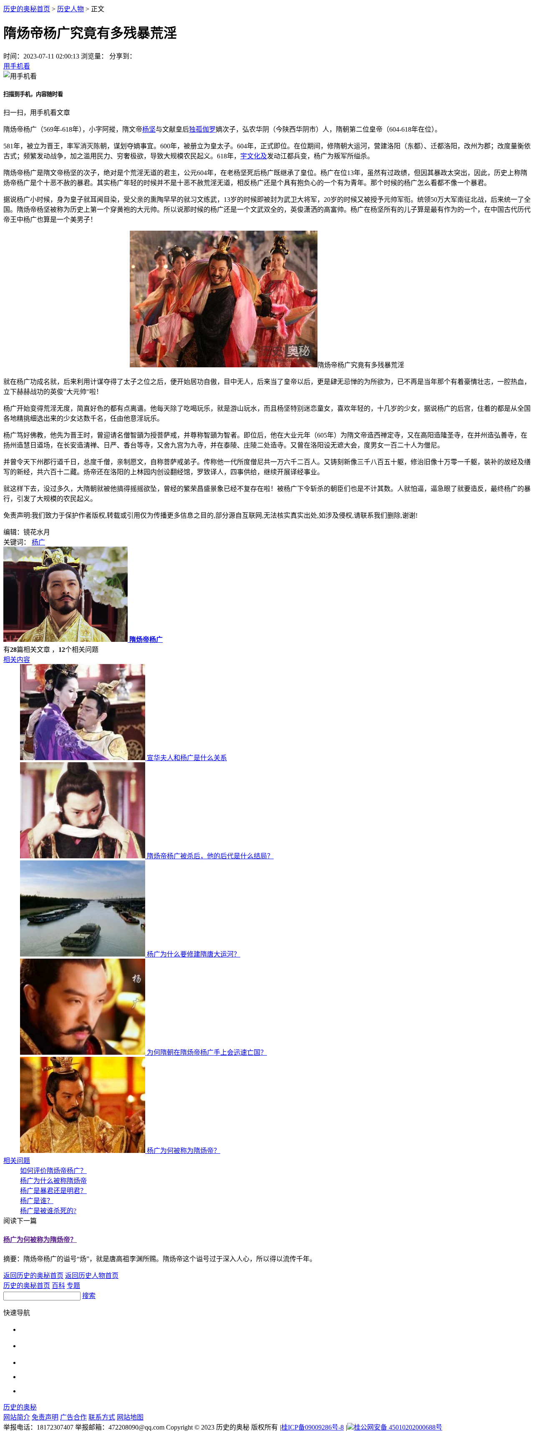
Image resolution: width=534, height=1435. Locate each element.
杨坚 (149, 129)
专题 (73, 1285)
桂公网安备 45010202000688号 (398, 1427)
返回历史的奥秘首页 (33, 1275)
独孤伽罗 (202, 129)
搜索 (89, 1295)
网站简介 (16, 1417)
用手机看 (16, 66)
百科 (58, 1285)
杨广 (38, 542)
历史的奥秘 (20, 1407)
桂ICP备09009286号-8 (312, 1427)
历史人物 (70, 9)
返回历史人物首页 (91, 1275)
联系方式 (101, 1417)
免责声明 (45, 1417)
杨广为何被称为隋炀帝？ (40, 1239)
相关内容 (16, 659)
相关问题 (16, 1160)
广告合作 (73, 1417)
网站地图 (130, 1417)
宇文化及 (253, 156)
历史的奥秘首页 (26, 9)
